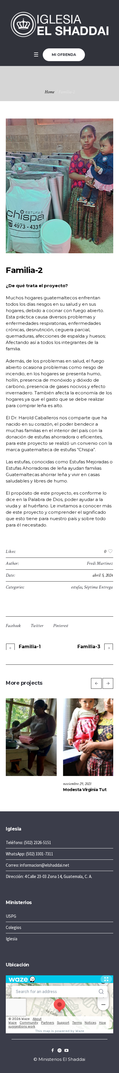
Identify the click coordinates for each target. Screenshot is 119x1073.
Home (49, 92)
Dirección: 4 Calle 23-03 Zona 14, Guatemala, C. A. (49, 876)
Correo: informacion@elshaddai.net (37, 865)
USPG (11, 916)
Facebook (13, 626)
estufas (76, 587)
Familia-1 (30, 646)
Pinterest (60, 626)
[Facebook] (52, 1050)
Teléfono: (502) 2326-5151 (28, 842)
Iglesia (11, 938)
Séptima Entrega (98, 587)
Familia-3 (88, 646)
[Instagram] (59, 1050)
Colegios (13, 927)
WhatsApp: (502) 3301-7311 (29, 854)
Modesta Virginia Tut (27, 789)
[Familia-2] (59, 186)
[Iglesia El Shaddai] (59, 24)
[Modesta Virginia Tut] (59, 737)
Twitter (37, 626)
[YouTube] (66, 1050)
